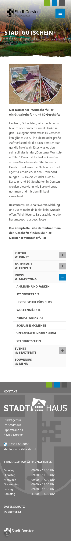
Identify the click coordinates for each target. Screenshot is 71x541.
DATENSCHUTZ (14, 506)
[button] (7, 534)
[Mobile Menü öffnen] (60, 13)
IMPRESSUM (12, 512)
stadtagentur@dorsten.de (20, 449)
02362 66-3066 (19, 444)
